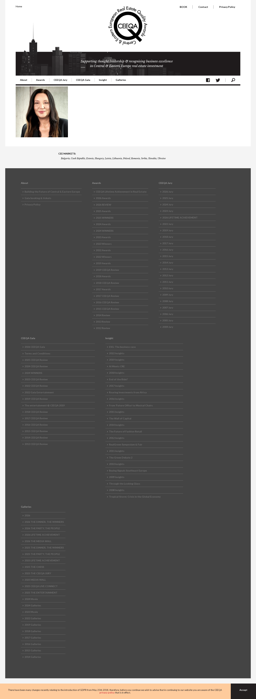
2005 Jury (167, 320)
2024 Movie (31, 599)
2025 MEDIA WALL (35, 579)
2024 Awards (103, 224)
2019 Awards (103, 263)
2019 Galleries (33, 624)
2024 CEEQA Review (36, 366)
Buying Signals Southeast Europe (128, 470)
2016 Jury (167, 249)
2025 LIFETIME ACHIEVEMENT (42, 560)
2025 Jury (167, 198)
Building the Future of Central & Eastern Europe (52, 191)
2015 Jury (167, 256)
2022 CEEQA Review (36, 385)
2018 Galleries (33, 631)
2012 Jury (167, 275)
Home (19, 6)
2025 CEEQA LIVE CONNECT (41, 586)
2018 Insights (116, 372)
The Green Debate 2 (120, 457)
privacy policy (107, 692)
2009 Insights (116, 477)
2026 (27, 515)
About (23, 79)
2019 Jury (167, 230)
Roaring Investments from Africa (128, 392)
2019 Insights (116, 359)
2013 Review (103, 321)
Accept (243, 690)
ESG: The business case (122, 346)
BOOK (183, 6)
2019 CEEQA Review (107, 269)
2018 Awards (103, 276)
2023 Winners (104, 243)
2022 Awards (103, 250)
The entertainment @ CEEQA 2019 (45, 405)
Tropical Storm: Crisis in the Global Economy (135, 496)
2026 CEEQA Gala (35, 346)
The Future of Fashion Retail (125, 431)
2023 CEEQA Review (36, 379)
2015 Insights (116, 411)
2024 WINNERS (104, 230)
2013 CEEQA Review (36, 443)
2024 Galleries (33, 605)
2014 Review (103, 315)
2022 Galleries (33, 618)
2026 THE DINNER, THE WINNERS (44, 521)
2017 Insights (116, 385)
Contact (203, 6)
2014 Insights (116, 424)
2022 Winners (104, 256)
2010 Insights (116, 463)
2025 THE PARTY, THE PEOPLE (42, 553)
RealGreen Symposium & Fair (125, 444)
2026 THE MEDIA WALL (38, 541)
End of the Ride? (118, 379)
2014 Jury (167, 262)
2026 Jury (167, 191)
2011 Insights (116, 450)
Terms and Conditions (37, 353)
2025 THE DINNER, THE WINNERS (44, 547)
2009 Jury (167, 294)
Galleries (121, 79)
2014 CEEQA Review (36, 437)
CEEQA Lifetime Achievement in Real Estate (121, 191)
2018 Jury (167, 236)
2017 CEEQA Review (107, 295)
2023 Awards (103, 237)
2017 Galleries (33, 637)
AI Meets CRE (117, 366)
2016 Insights (116, 398)
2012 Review (103, 328)
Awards (40, 79)
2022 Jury (167, 223)
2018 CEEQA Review (107, 282)
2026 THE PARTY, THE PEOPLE (42, 528)
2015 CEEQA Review (107, 308)
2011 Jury (167, 281)
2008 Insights (116, 490)
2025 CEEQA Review (36, 359)
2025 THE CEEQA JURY (38, 573)
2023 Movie (31, 611)
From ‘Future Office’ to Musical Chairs (131, 405)
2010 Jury (167, 288)
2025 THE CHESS (34, 566)
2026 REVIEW (103, 204)
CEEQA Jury (60, 79)
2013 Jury (167, 268)
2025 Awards (103, 211)
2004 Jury (167, 326)
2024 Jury (167, 204)
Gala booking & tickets (38, 198)
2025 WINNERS (104, 217)
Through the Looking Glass (124, 483)
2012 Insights (116, 437)
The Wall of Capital (120, 418)
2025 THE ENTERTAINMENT (41, 592)
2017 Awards (103, 289)
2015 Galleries (33, 650)
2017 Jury (167, 243)
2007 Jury (167, 307)
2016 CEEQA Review (107, 302)
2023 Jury (167, 210)
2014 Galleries (33, 656)
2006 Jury (167, 313)
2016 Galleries (33, 644)
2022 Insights (116, 353)
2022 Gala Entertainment (39, 392)
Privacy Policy (227, 6)
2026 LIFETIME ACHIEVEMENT (180, 217)
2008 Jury (167, 301)
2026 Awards (103, 198)
